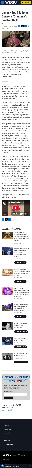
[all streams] (29, 466)
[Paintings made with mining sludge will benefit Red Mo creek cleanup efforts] (7, 272)
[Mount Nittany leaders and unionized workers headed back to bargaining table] (7, 307)
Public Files (7, 440)
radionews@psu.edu (10, 410)
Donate (26, 2)
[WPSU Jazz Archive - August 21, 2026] (7, 356)
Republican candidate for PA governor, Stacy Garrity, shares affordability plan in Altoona (22, 252)
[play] (3, 466)
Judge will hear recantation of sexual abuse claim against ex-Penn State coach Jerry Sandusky (21, 236)
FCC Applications (8, 444)
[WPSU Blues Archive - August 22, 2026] (7, 326)
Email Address (8, 391)
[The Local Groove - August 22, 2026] (7, 341)
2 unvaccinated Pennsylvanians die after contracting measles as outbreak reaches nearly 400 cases (22, 292)
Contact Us (7, 433)
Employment (7, 429)
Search (6, 437)
